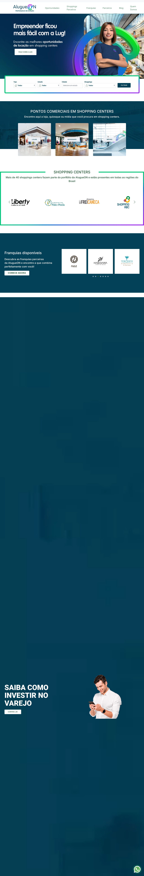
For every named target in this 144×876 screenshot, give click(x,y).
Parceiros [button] (107, 8)
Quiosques (72, 139)
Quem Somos (133, 8)
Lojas (34, 139)
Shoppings (88, 82)
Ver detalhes (20, 204)
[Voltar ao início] (24, 8)
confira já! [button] (13, 712)
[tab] (93, 276)
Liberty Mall (20, 200)
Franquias (91, 8)
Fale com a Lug (26, 52)
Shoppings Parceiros (72, 8)
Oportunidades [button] (52, 8)
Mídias (109, 139)
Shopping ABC (123, 200)
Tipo (15, 82)
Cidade (64, 82)
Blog (121, 8)
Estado (40, 82)
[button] (9, 202)
